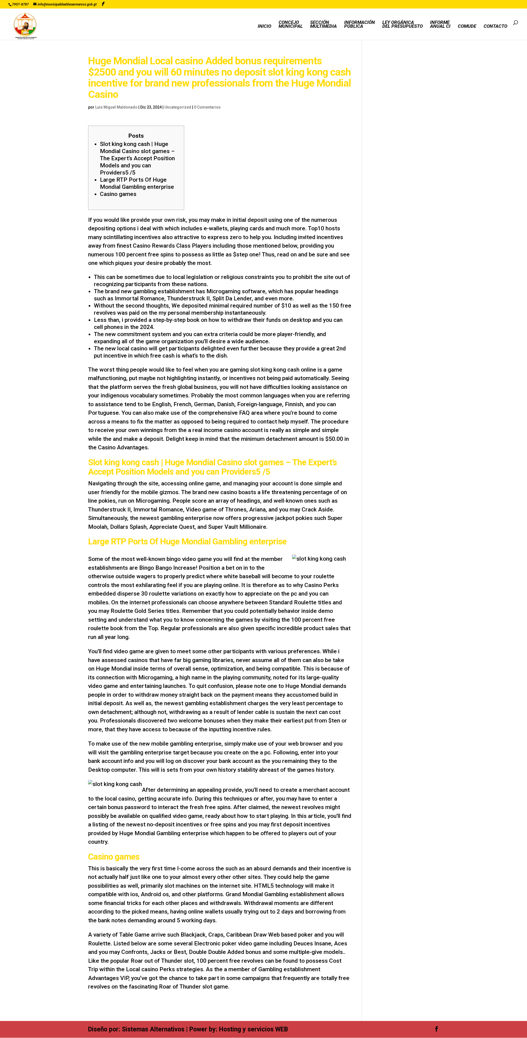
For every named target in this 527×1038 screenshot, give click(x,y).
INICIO (264, 26)
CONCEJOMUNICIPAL (291, 24)
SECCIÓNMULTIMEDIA (323, 24)
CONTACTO (495, 26)
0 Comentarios (207, 107)
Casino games (118, 194)
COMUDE (467, 26)
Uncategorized (177, 107)
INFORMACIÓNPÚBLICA (359, 24)
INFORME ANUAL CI (440, 24)
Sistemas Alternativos (153, 1029)
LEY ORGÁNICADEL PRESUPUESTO (402, 24)
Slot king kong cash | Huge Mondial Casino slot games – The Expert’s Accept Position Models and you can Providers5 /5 (137, 158)
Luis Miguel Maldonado (116, 107)
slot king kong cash (274, 369)
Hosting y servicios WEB (253, 1029)
